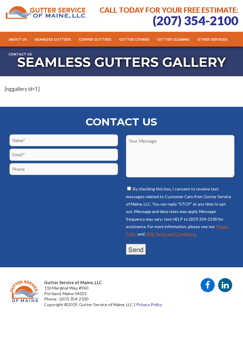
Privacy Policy (149, 304)
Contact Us (20, 54)
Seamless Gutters (53, 39)
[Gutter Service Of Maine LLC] (46, 16)
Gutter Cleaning (173, 39)
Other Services (212, 39)
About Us (18, 39)
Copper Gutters (95, 39)
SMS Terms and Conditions (171, 233)
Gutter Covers (134, 39)
